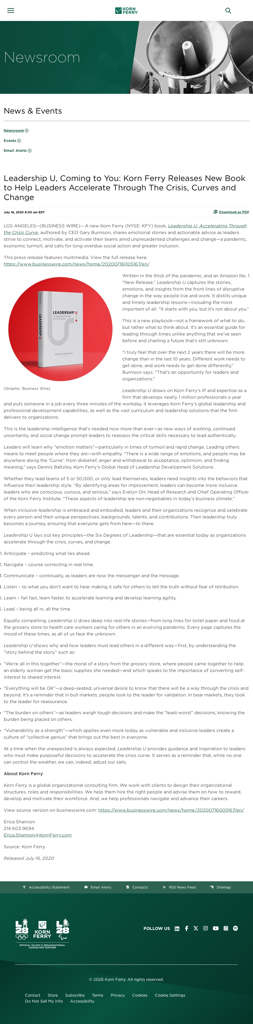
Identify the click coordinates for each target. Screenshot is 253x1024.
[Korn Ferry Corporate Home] (126, 10)
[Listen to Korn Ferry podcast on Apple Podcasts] (226, 928)
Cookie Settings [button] (170, 995)
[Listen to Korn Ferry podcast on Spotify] (235, 928)
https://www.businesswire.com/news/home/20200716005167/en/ (76, 264)
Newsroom (14, 130)
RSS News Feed (179, 887)
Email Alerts (15, 150)
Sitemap (220, 887)
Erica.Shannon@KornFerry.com (38, 835)
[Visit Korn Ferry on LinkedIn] (177, 929)
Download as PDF (234, 212)
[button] (12, 10)
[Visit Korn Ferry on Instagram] (205, 928)
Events (10, 140)
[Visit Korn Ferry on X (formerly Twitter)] (195, 928)
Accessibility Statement (46, 887)
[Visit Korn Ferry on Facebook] (186, 928)
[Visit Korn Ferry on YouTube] (216, 928)
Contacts (137, 887)
